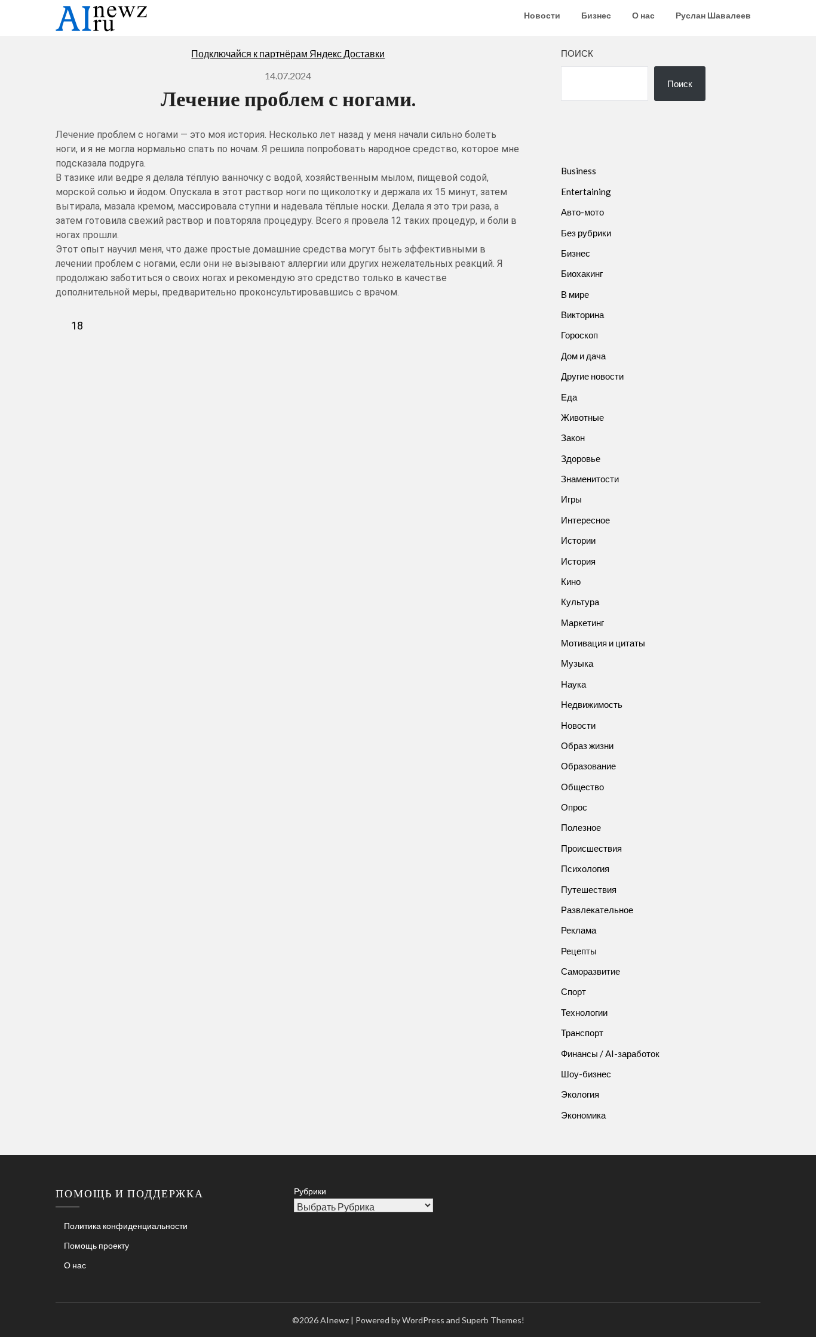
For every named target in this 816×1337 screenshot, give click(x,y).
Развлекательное (597, 909)
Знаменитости (590, 478)
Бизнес (596, 15)
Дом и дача (583, 355)
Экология (580, 1094)
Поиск (577, 53)
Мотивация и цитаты (603, 642)
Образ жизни (587, 745)
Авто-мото (582, 212)
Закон (573, 437)
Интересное (585, 520)
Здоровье (580, 458)
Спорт (573, 991)
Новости (542, 15)
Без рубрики (586, 232)
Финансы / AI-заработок (610, 1053)
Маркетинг (582, 622)
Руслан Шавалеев (713, 15)
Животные (582, 417)
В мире (575, 294)
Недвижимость (591, 704)
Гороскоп (579, 334)
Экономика (583, 1115)
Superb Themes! (493, 1320)
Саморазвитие (590, 971)
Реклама (578, 930)
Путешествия (588, 889)
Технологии (584, 1012)
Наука (573, 684)
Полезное (581, 827)
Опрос (574, 807)
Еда (569, 397)
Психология (585, 868)
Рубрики (310, 1191)
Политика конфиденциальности (126, 1226)
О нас (643, 15)
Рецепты (579, 950)
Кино (571, 581)
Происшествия (591, 848)
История (578, 561)
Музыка (577, 663)
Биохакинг (582, 273)
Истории (578, 540)
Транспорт (582, 1032)
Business (578, 170)
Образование (588, 765)
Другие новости (592, 376)
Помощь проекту (96, 1245)
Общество (582, 786)
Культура (580, 601)
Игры (571, 499)
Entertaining (586, 191)
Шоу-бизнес (586, 1073)
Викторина (582, 314)
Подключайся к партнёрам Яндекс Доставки (288, 53)
